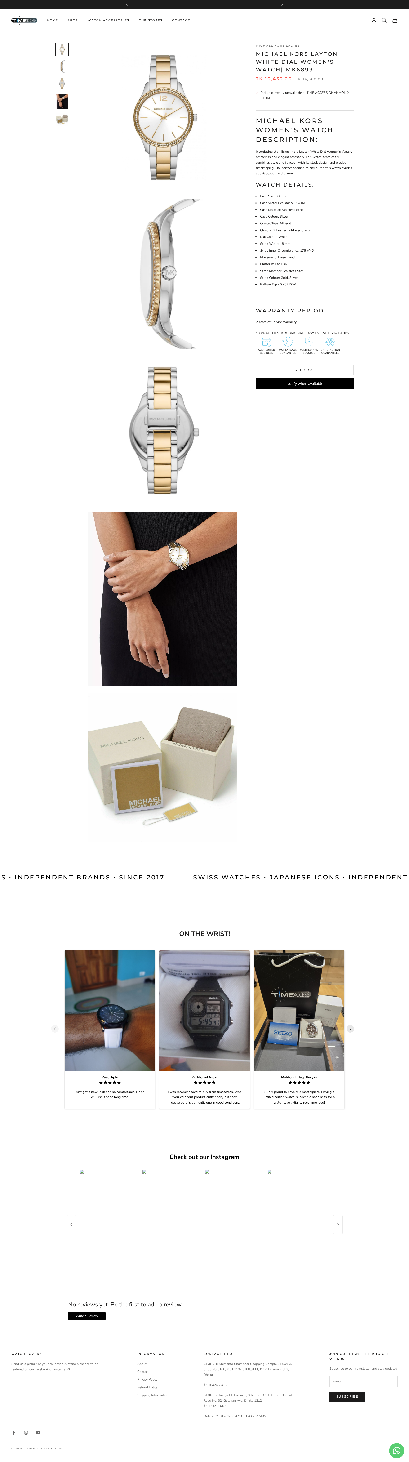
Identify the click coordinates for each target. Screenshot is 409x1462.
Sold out (305, 370)
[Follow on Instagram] (26, 1432)
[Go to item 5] (62, 119)
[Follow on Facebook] (13, 1432)
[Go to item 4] (62, 101)
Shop (73, 20)
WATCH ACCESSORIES (108, 20)
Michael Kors (288, 151)
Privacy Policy (147, 1379)
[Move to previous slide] (56, 1028)
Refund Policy (147, 1387)
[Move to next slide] (352, 1028)
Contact (181, 20)
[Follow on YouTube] (38, 1432)
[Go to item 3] (62, 83)
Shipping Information (153, 1395)
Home (52, 20)
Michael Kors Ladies (278, 45)
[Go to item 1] (62, 49)
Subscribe (347, 1397)
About (142, 1364)
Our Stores (151, 20)
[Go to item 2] (62, 66)
